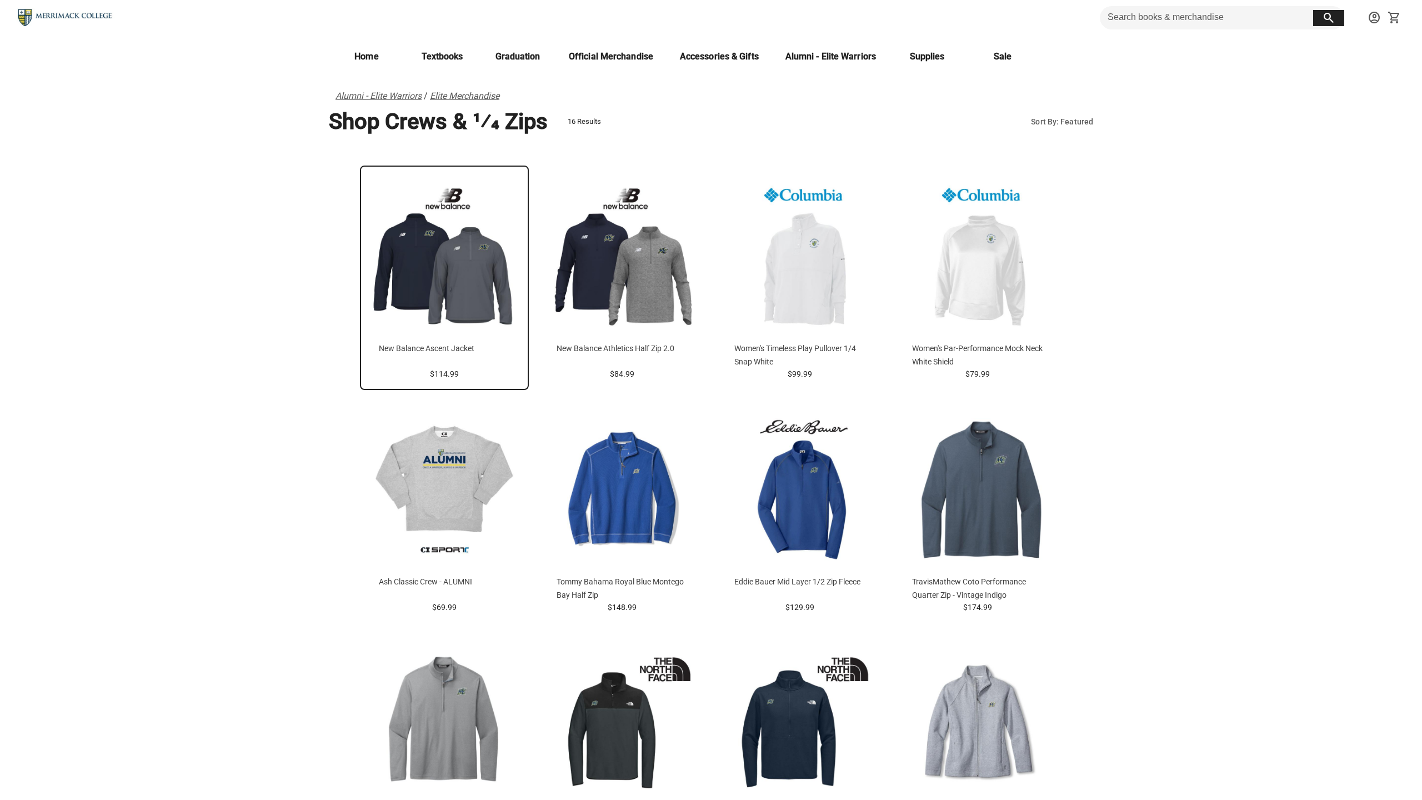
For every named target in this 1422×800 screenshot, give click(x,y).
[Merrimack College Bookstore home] (65, 17)
